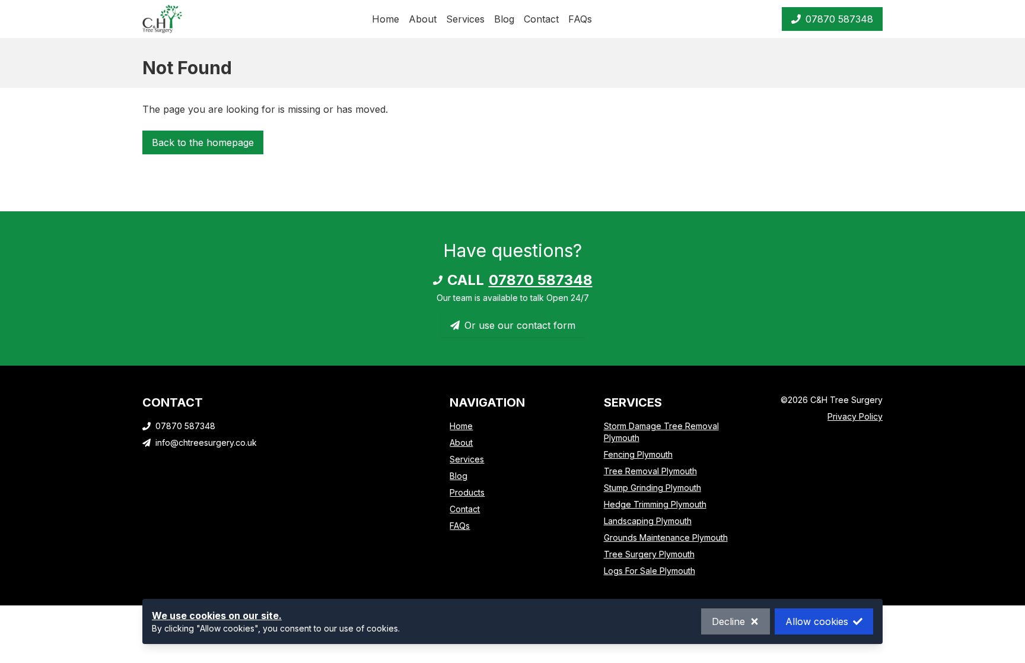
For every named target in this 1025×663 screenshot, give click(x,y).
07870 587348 (839, 19)
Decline (728, 621)
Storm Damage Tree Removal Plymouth (661, 432)
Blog (504, 19)
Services (465, 19)
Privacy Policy (855, 416)
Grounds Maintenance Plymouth (666, 537)
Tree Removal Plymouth (650, 471)
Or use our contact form (519, 325)
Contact (541, 19)
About (423, 19)
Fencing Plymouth (638, 454)
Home (385, 19)
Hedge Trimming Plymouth (655, 504)
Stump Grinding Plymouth (652, 488)
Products (467, 492)
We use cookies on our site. (217, 615)
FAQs (580, 19)
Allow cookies (816, 621)
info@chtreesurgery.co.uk (206, 442)
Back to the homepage (203, 142)
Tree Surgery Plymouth (649, 554)
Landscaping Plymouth (648, 521)
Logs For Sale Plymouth (649, 571)
